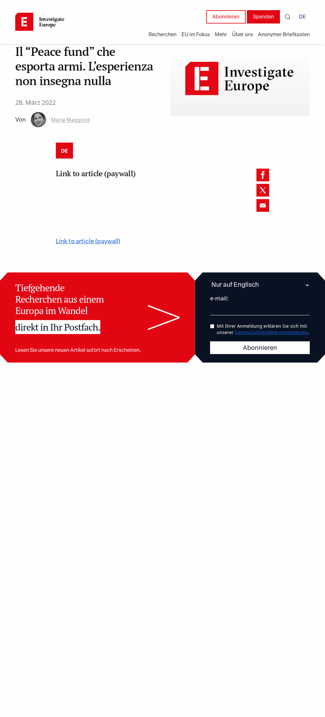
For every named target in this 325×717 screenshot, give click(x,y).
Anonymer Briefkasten (284, 34)
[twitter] (262, 190)
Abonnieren (225, 17)
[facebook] (262, 175)
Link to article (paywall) (88, 242)
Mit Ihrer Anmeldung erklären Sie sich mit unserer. (263, 329)
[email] (262, 205)
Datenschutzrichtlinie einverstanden (271, 333)
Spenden (263, 17)
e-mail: (219, 298)
